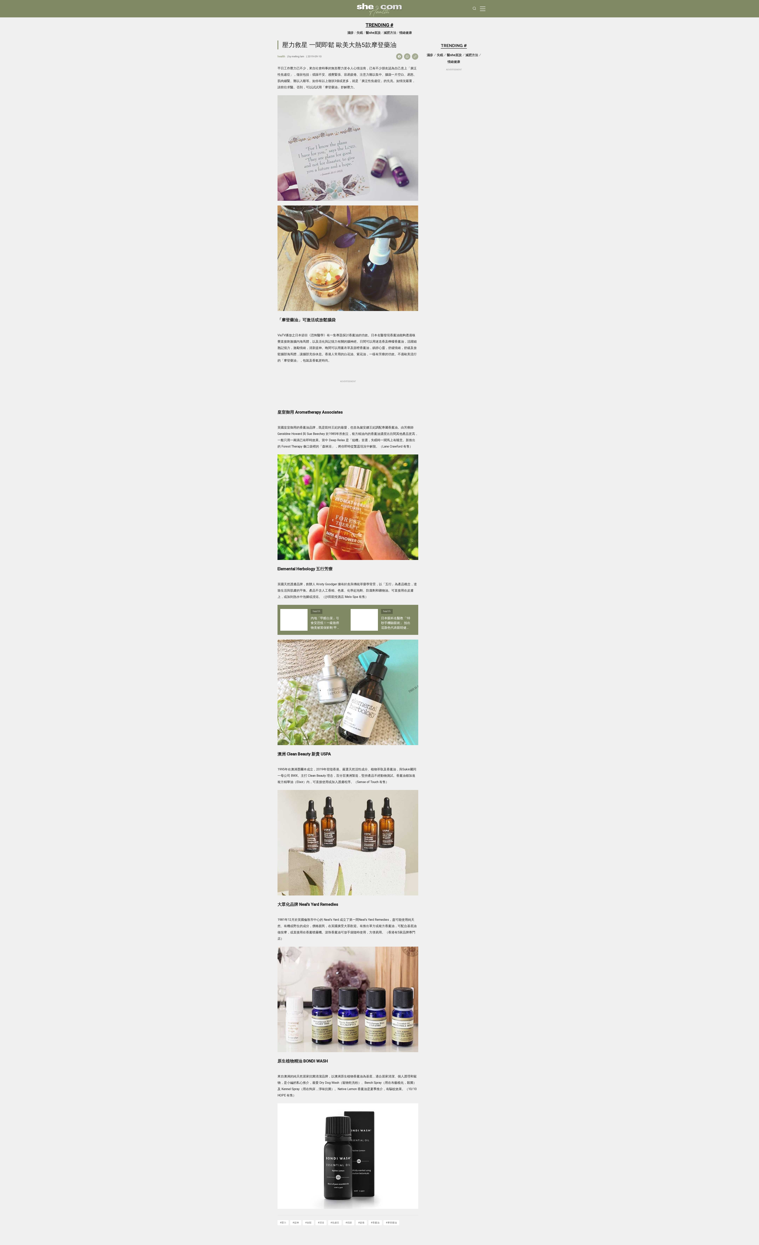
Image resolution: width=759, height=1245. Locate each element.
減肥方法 (390, 33)
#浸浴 (321, 1222)
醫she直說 (373, 33)
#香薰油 (375, 1222)
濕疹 (350, 33)
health (281, 56)
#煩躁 (349, 1222)
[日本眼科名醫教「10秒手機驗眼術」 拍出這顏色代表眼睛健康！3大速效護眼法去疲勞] (364, 620)
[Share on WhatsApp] (407, 56)
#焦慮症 (334, 1222)
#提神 (296, 1222)
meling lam (298, 56)
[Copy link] (415, 56)
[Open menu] (482, 9)
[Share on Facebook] (399, 56)
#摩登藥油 (391, 1222)
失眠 (360, 33)
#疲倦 (361, 1222)
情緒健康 (405, 33)
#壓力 (283, 1222)
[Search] (474, 9)
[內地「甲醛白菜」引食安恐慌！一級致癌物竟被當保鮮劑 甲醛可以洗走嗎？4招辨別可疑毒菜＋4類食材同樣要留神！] (294, 620)
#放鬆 (308, 1222)
